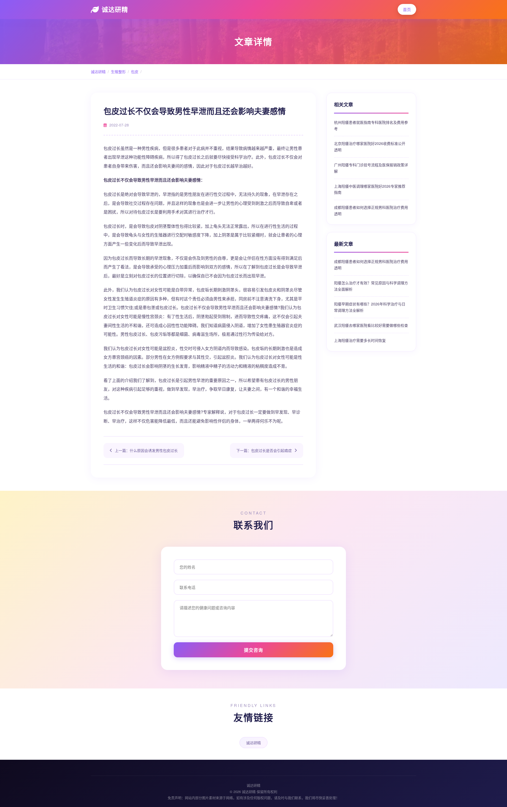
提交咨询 (253, 650)
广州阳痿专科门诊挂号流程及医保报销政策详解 (371, 168)
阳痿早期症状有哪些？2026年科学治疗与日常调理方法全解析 (369, 307)
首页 (407, 9)
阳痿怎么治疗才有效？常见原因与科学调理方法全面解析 (371, 286)
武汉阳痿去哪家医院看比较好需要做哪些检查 (371, 325)
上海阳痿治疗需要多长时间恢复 (360, 340)
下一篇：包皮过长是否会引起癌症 (264, 450)
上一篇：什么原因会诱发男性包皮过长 (146, 450)
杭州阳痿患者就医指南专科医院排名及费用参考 (371, 125)
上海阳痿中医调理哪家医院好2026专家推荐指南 (369, 189)
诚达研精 (115, 9)
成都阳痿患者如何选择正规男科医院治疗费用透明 (371, 210)
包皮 (134, 71)
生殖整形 (118, 71)
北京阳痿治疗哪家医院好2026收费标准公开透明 (369, 146)
